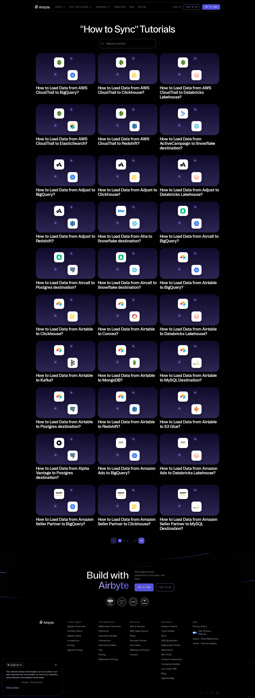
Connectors (120, 7)
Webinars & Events (140, 650)
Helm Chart (167, 650)
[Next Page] (141, 541)
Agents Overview (76, 626)
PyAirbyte (104, 631)
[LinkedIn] (212, 692)
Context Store (74, 631)
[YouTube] (217, 692)
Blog (163, 673)
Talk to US (165, 587)
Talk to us (191, 7)
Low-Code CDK (169, 669)
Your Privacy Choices (204, 632)
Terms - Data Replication (206, 639)
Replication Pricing (108, 659)
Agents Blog (167, 678)
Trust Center (167, 631)
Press (133, 636)
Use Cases (135, 645)
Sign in (177, 7)
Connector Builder (108, 636)
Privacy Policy (200, 626)
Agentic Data (74, 636)
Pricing (142, 7)
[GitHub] (201, 692)
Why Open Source (139, 631)
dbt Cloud (166, 654)
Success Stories (138, 640)
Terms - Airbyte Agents (205, 643)
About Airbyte (137, 626)
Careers (134, 654)
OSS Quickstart (169, 640)
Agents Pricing (74, 650)
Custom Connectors (171, 659)
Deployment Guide (170, 645)
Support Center (169, 626)
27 (135, 540)
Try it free (211, 7)
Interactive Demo (107, 645)
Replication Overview (110, 626)
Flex (101, 650)
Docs (132, 7)
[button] (60, 7)
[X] (207, 692)
